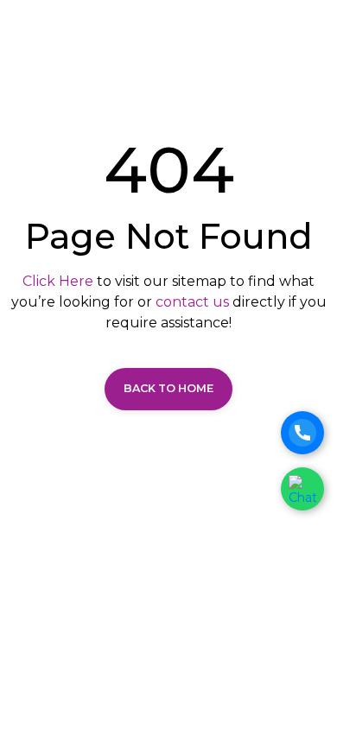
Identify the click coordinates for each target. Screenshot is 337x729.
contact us (192, 302)
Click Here (57, 281)
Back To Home (168, 388)
